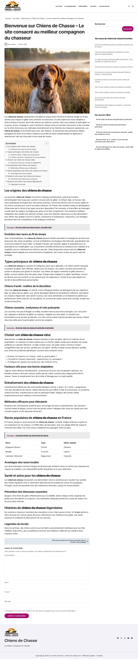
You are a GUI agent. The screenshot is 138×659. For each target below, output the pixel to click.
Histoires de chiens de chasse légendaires (24, 181)
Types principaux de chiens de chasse (23, 152)
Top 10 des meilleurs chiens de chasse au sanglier (113, 87)
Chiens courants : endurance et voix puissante (28, 157)
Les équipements (70, 6)
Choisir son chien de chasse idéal (21, 160)
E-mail (7, 592)
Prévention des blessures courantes (24, 179)
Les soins (93, 6)
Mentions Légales (89, 656)
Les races (59, 6)
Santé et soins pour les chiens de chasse (24, 176)
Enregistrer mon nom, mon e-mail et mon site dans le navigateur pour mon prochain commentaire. (41, 611)
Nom (7, 582)
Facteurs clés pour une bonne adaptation (26, 163)
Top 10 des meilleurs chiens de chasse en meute (112, 92)
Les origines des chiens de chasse (21, 146)
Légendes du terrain (18, 184)
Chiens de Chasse (21, 640)
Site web (8, 601)
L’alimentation (82, 6)
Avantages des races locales (21, 173)
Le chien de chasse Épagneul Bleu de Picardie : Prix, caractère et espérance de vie (114, 60)
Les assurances (104, 6)
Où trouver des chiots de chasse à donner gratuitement (110, 99)
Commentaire (10, 555)
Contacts (99, 656)
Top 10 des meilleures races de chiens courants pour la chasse (114, 46)
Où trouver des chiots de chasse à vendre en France (114, 67)
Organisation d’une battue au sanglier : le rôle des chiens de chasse (113, 106)
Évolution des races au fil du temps (23, 149)
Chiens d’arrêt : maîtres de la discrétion (25, 155)
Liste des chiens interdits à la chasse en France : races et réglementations (112, 53)
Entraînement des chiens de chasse (22, 165)
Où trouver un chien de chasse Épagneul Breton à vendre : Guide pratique (113, 73)
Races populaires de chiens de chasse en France (27, 171)
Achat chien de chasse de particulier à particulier (114, 119)
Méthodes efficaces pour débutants (24, 168)
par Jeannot (12, 44)
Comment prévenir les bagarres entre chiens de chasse (112, 80)
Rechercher (100, 24)
